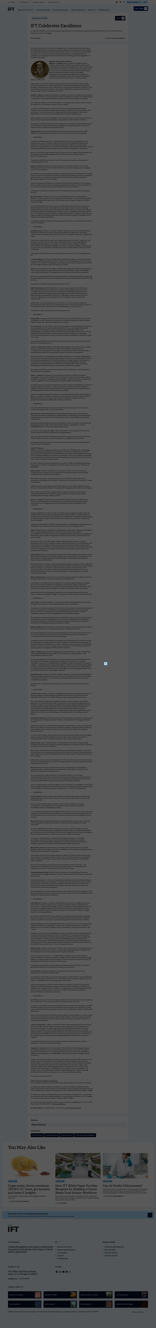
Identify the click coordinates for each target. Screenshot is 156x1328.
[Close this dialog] (105, 663)
